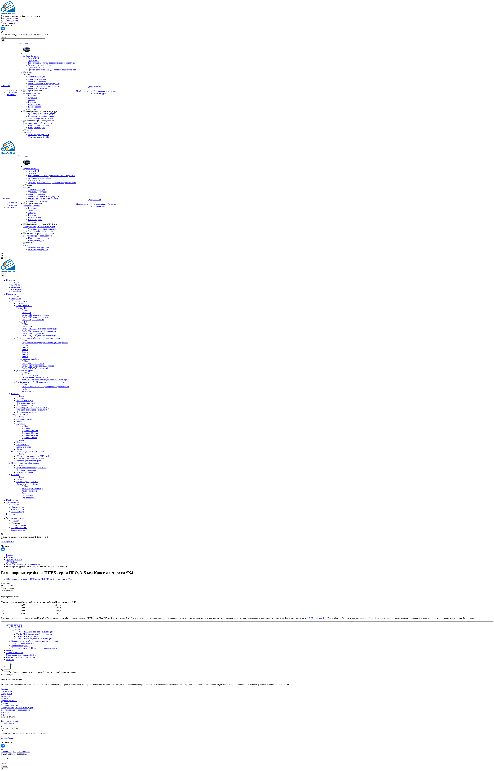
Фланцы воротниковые (38, 88)
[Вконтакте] (7, 759)
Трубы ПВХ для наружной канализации (34, 634)
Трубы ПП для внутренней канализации (34, 639)
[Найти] (3, 40)
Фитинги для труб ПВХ (38, 134)
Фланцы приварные (37, 81)
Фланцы (26, 74)
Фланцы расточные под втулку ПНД (44, 84)
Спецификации (100, 91)
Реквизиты (11, 94)
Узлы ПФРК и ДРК (36, 77)
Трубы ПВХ (33, 60)
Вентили (32, 95)
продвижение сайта (21, 751)
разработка (6, 751)
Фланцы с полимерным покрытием (43, 86)
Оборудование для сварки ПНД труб (39, 114)
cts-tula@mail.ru (7, 541)
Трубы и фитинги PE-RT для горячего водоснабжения (52, 70)
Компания (5, 85)
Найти (4, 766)
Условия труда (100, 93)
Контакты (112, 91)
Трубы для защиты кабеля (39, 65)
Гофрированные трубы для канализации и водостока (51, 63)
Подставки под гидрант (38, 125)
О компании (12, 90)
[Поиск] (3, 275)
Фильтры (32, 109)
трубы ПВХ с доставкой (313, 618)
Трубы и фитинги (31, 56)
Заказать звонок (18, 530)
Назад (16, 282)
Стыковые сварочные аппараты (42, 116)
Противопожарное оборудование (37, 123)
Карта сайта (6, 714)
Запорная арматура (31, 93)
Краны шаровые (35, 107)
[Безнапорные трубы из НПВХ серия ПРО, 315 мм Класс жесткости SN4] (39, 579)
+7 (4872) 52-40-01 (11, 18)
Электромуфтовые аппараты (40, 118)
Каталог (4, 698)
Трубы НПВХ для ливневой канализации (34, 632)
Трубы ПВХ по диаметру (27, 636)
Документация (94, 87)
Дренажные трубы (36, 67)
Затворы (32, 100)
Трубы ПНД (33, 58)
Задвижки (32, 97)
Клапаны (32, 102)
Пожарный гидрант (36, 128)
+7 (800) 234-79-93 (11, 21)
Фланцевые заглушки (37, 79)
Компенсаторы (34, 104)
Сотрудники (12, 92)
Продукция (23, 43)
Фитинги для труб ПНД (38, 137)
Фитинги (27, 132)
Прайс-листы (82, 91)
